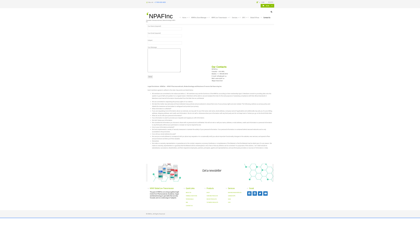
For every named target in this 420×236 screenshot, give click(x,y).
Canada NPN (231, 195)
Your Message (152, 47)
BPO (244, 17)
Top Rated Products (212, 202)
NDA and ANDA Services (234, 192)
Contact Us (189, 205)
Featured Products (212, 195)
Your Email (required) (154, 33)
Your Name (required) (154, 26)
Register (270, 2)
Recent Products (212, 199)
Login (262, 2)
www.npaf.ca (219, 78)
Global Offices (254, 17)
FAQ (187, 202)
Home (184, 17)
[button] (267, 6)
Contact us (266, 17)
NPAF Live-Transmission (219, 17)
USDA (229, 199)
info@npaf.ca (221, 76)
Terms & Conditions (191, 195)
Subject (150, 40)
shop (208, 192)
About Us (188, 192)
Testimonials (189, 199)
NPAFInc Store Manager (199, 17)
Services (235, 17)
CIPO (229, 202)
